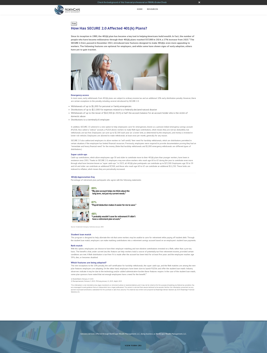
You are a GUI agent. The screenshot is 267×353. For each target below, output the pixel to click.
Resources (152, 9)
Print (74, 23)
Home (140, 9)
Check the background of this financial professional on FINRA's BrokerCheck (132, 2)
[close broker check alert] (199, 2)
